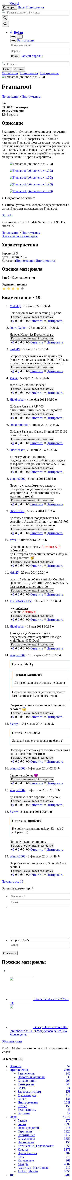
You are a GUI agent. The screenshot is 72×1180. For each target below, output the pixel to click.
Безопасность (27, 1109)
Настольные (26, 1142)
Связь (21, 1088)
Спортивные (26, 1135)
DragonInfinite (19, 424)
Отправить (9, 953)
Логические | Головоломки (36, 1146)
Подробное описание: (20, 198)
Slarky (14, 723)
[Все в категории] (4, 971)
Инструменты (49, 73)
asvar (13, 540)
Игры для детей (28, 1127)
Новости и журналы (31, 1077)
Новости (15, 1066)
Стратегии (25, 1131)
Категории (9, 7)
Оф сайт (7, 215)
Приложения (35, 7)
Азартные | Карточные (33, 1167)
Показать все (12, 881)
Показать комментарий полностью (32, 317)
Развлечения (26, 1073)
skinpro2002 (17, 478)
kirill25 (14, 572)
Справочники (27, 1080)
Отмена (19, 69)
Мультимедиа (27, 1095)
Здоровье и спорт (29, 1091)
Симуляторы (26, 1138)
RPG (21, 1156)
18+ (12, 1175)
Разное (22, 1120)
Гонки (22, 1124)
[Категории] (3, 4)
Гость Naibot (18, 327)
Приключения (27, 1153)
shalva (14, 378)
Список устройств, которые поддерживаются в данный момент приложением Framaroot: (35, 206)
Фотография (26, 1084)
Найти (6, 69)
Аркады (23, 1164)
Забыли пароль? (32, 56)
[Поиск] (5, 24)
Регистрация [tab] (25, 40)
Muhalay (15, 306)
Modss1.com (10, 73)
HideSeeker (17, 399)
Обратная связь (12, 1041)
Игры (21, 7)
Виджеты (24, 1113)
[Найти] (5, 18)
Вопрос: (19, 940)
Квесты (23, 1149)
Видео (22, 1098)
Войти (14, 56)
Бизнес (22, 1106)
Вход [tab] (13, 40)
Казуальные (26, 1160)
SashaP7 (15, 349)
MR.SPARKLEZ (21, 601)
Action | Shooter (28, 1171)
